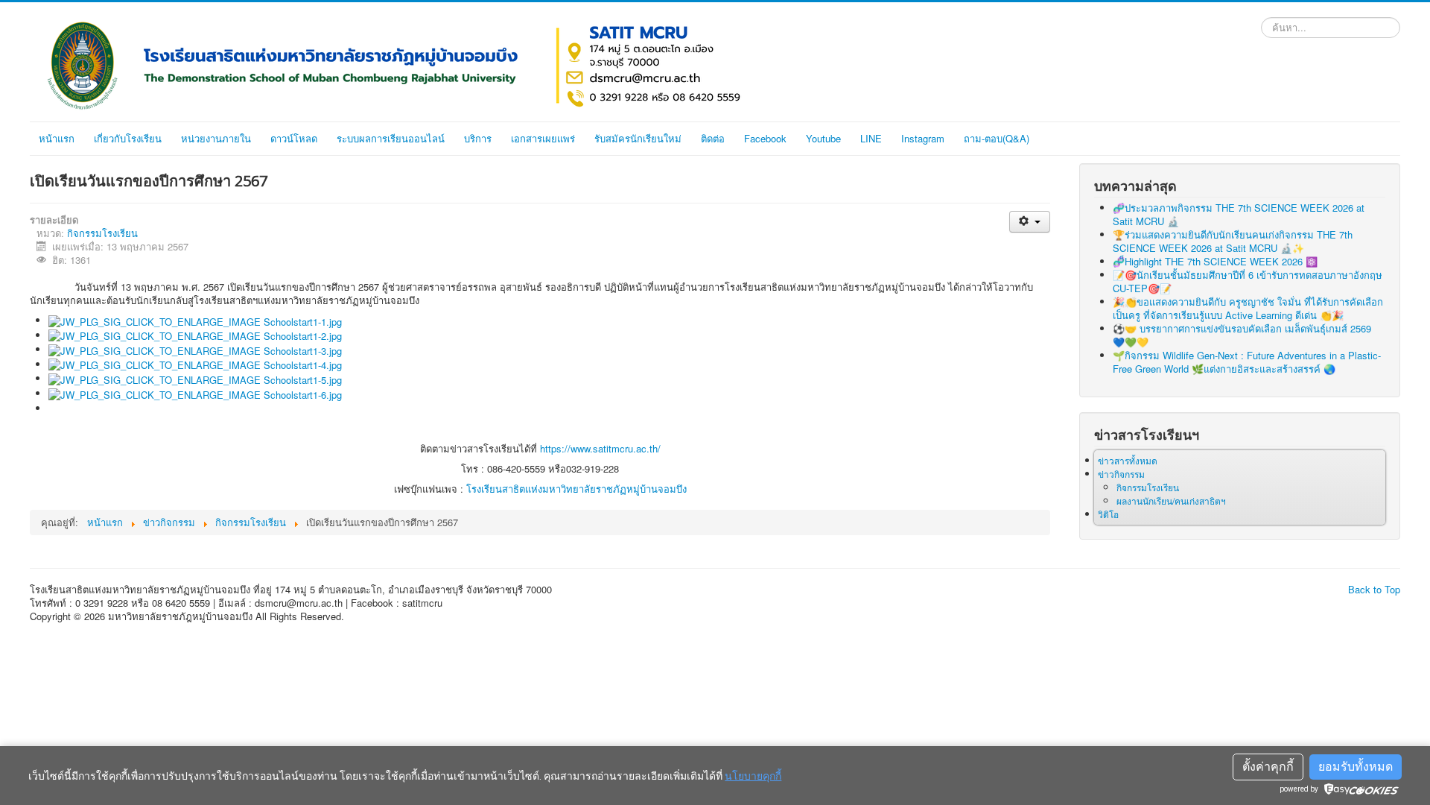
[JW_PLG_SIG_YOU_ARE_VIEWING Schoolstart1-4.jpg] (195, 364)
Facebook (765, 138)
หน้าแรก (56, 138)
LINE (871, 138)
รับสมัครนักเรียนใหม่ (637, 138)
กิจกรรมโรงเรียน (102, 233)
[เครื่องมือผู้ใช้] (1029, 222)
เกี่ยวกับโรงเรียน (128, 138)
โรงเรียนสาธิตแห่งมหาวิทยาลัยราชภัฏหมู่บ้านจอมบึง (576, 489)
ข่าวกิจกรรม (1121, 473)
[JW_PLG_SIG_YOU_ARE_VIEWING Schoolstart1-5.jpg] (195, 378)
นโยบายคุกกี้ (753, 776)
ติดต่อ (713, 138)
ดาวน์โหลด (293, 138)
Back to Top (1374, 589)
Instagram (922, 138)
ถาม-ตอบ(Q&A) (996, 138)
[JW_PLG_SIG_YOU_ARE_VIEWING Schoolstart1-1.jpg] (195, 320)
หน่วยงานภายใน (216, 138)
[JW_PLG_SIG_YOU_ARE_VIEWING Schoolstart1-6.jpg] (195, 393)
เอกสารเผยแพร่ (543, 138)
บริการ (478, 138)
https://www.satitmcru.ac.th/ (600, 448)
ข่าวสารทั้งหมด (1127, 460)
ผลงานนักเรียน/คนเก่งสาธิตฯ (1171, 500)
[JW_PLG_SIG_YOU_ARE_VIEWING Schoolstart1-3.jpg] (195, 349)
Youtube (823, 138)
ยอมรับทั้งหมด (1355, 767)
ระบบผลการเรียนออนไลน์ (391, 138)
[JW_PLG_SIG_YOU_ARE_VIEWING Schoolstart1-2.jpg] (195, 335)
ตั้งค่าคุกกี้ (1268, 767)
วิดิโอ (1108, 514)
